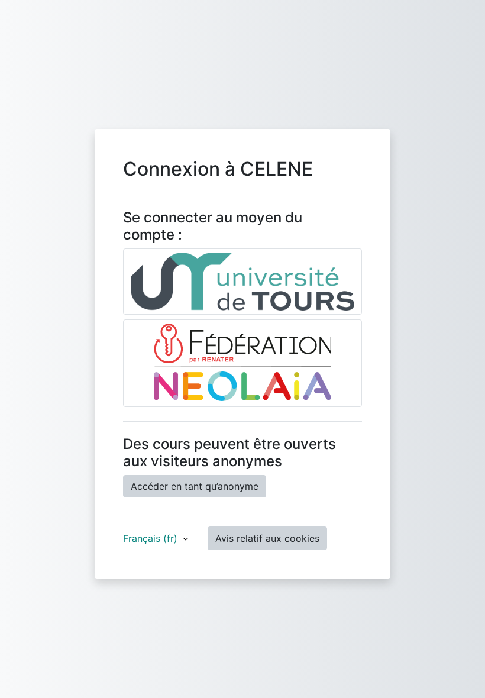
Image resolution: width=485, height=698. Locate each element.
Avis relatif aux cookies (267, 538)
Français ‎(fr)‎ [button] (151, 538)
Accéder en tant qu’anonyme (194, 486)
